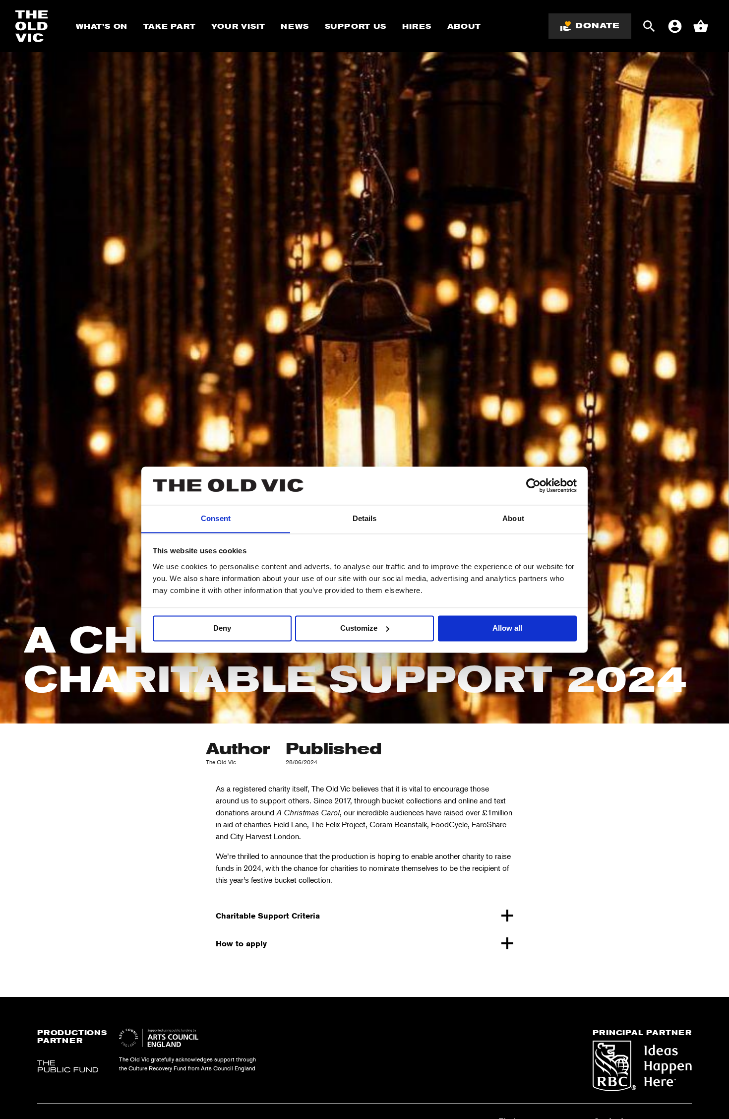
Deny (222, 628)
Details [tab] (365, 518)
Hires (416, 26)
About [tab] (513, 518)
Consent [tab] (216, 518)
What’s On (101, 26)
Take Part (169, 26)
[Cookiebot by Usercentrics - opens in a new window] (533, 485)
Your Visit (238, 26)
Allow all (507, 628)
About (464, 26)
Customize (358, 628)
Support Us (355, 26)
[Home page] (31, 26)
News (294, 26)
